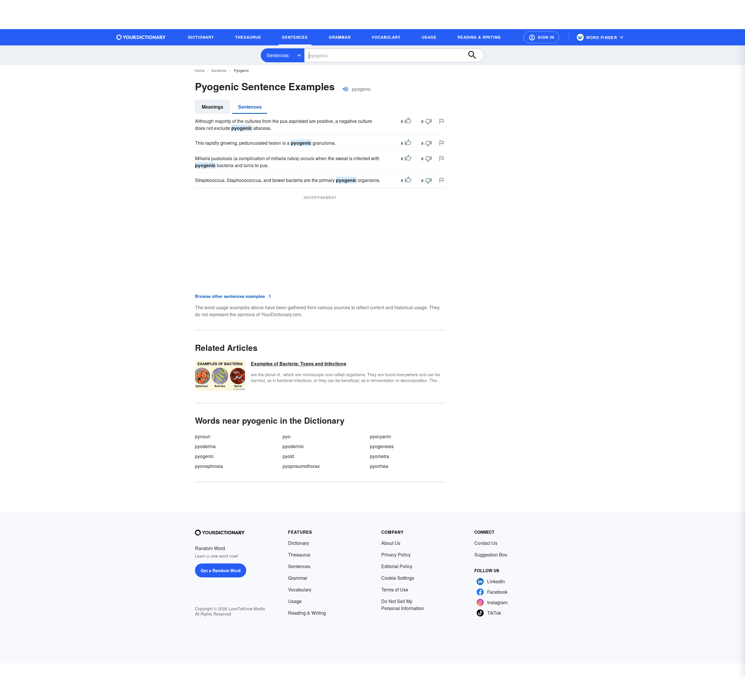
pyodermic (293, 446)
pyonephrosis (209, 466)
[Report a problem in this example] (441, 121)
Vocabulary (299, 589)
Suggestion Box (490, 554)
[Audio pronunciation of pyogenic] (345, 89)
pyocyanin (380, 436)
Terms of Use (394, 589)
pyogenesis (382, 446)
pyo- (287, 436)
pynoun (202, 436)
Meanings (212, 106)
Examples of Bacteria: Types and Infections (298, 363)
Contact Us (485, 543)
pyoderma (205, 446)
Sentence (218, 70)
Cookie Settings (397, 578)
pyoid (288, 456)
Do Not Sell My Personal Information (402, 604)
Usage (295, 601)
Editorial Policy (396, 566)
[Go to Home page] (141, 37)
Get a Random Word (221, 570)
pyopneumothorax (301, 466)
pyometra (379, 456)
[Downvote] (428, 121)
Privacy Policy (396, 554)
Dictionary (298, 543)
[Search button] (475, 55)
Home (200, 70)
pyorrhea (379, 466)
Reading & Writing (307, 612)
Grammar (297, 578)
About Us (390, 543)
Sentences (278, 55)
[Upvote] (408, 121)
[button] (541, 37)
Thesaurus (299, 554)
